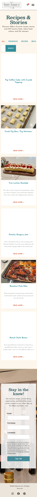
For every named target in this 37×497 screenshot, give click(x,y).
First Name (11, 423)
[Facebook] (18, 493)
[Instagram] (12, 493)
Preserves (13, 41)
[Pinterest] (24, 493)
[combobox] (3, 48)
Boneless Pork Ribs (18, 286)
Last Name (11, 432)
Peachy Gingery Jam (18, 235)
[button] (33, 5)
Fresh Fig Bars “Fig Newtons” (18, 132)
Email (9, 413)
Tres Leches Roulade (18, 183)
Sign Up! (18, 459)
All (3, 41)
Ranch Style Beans (18, 338)
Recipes (24, 41)
